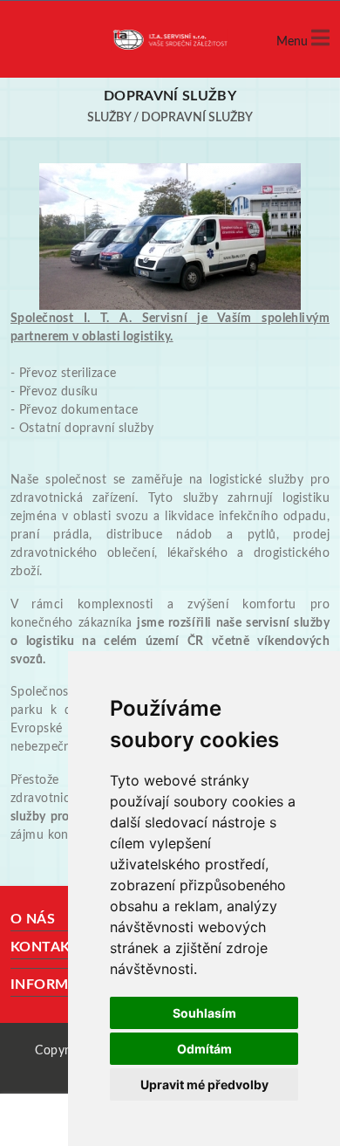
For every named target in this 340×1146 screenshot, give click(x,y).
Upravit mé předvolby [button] (204, 1084)
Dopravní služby (197, 118)
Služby (109, 118)
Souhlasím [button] (204, 1012)
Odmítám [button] (204, 1048)
